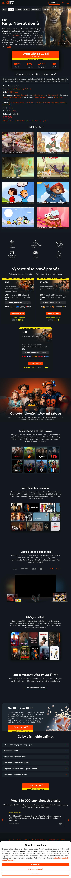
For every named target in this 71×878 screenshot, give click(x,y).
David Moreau (12, 92)
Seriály (18, 9)
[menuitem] (64, 43)
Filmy (11, 9)
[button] (2, 820)
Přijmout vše (35, 864)
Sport (54, 9)
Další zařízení (55, 569)
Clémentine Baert (40, 97)
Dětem (26, 9)
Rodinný (28, 89)
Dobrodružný (19, 89)
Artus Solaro (58, 97)
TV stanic (16, 35)
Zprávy (61, 9)
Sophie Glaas (7, 105)
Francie (10, 108)
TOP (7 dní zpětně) (41, 121)
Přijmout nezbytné (35, 869)
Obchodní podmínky (39, 840)
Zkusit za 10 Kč (21, 727)
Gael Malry (29, 102)
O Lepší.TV (10, 840)
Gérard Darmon (21, 95)
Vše (4, 9)
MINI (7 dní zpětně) (10, 121)
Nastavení (35, 874)
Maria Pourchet (60, 102)
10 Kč (9, 47)
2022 (14, 111)
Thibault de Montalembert (12, 97)
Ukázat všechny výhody (35, 688)
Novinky (19, 840)
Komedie (10, 89)
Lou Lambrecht (37, 95)
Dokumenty (36, 9)
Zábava (46, 9)
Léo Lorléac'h (53, 95)
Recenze (27, 840)
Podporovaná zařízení (57, 840)
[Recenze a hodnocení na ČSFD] (18, 114)
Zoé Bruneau (50, 102)
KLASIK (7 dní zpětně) (25, 121)
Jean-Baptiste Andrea (16, 102)
